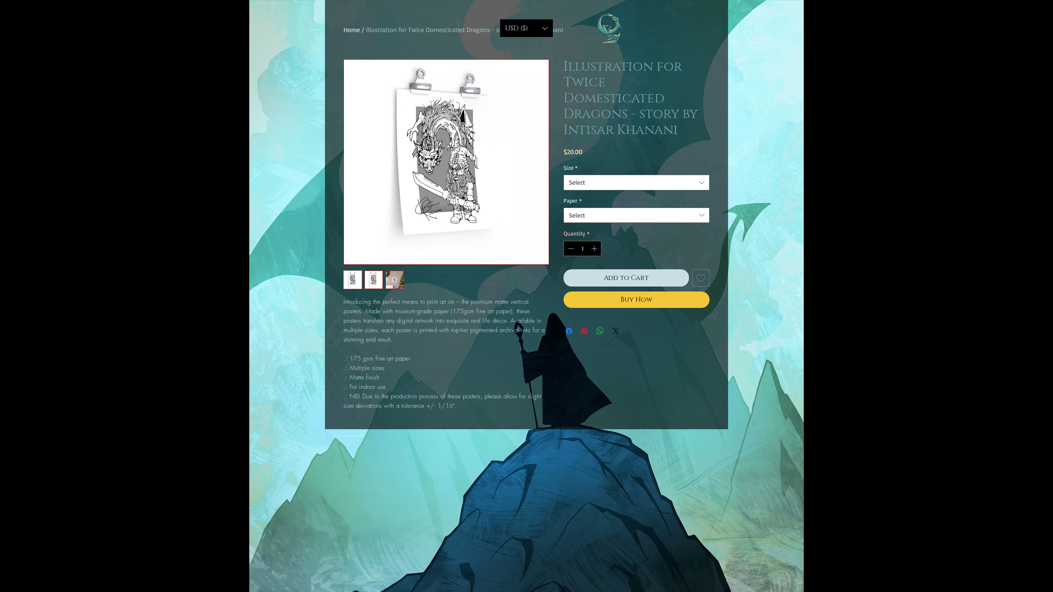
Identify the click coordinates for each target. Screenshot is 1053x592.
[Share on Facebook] (569, 331)
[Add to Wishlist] (701, 278)
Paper (573, 200)
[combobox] (637, 182)
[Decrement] (570, 248)
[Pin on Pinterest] (584, 331)
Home (351, 29)
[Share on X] (616, 331)
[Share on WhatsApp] (600, 331)
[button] (526, 28)
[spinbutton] (582, 248)
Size (571, 167)
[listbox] (526, 28)
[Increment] (595, 248)
